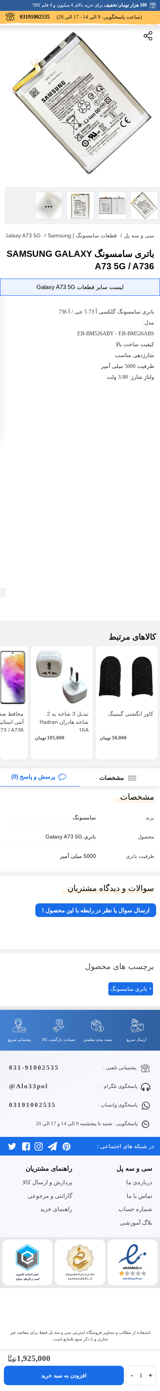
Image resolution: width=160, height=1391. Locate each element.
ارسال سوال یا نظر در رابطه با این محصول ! (96, 910)
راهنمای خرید (56, 1209)
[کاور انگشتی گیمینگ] (126, 677)
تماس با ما (139, 1195)
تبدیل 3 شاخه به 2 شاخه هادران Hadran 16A (64, 722)
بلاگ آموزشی (136, 1222)
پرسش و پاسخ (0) (33, 776)
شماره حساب (135, 1209)
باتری (148, 312)
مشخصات (112, 777)
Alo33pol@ (28, 1086)
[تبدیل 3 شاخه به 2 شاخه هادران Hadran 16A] (62, 677)
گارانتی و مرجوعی (50, 1195)
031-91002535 (34, 1067)
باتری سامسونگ (128, 989)
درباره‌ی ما (139, 1182)
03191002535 (32, 1105)
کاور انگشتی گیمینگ (130, 714)
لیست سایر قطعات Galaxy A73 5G (80, 287)
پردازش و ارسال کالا (47, 1182)
